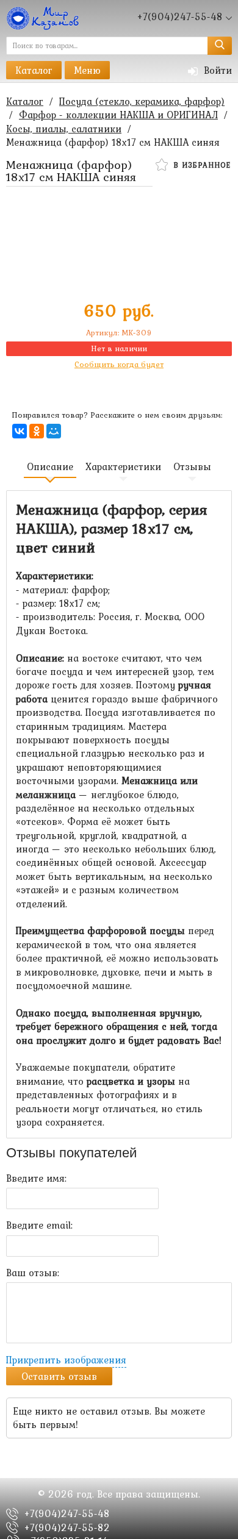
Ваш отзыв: (32, 1272)
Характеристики (123, 467)
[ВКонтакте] (19, 431)
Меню (87, 70)
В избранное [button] (200, 165)
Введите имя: (36, 1178)
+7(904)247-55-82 (67, 1527)
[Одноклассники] (36, 431)
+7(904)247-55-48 (67, 1513)
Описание (50, 467)
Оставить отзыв (59, 1376)
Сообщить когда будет (119, 364)
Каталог (33, 70)
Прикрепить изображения (66, 1359)
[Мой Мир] (53, 431)
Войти (216, 70)
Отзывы (192, 467)
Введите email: (39, 1225)
